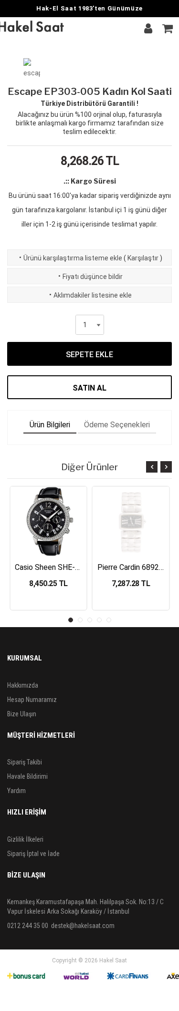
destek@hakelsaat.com (83, 925)
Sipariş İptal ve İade (33, 853)
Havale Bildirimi (27, 776)
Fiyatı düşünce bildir (89, 276)
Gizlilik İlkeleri (25, 839)
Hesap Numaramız (32, 699)
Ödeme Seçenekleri (117, 424)
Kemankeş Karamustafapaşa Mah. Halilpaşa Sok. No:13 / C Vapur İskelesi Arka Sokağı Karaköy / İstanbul (85, 906)
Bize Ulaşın (21, 714)
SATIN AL (89, 387)
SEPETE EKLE (89, 354)
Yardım (16, 790)
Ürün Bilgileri (50, 424)
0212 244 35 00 (27, 925)
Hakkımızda (22, 685)
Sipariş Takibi (24, 762)
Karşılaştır (142, 258)
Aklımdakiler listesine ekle (89, 295)
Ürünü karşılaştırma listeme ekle (69, 258)
